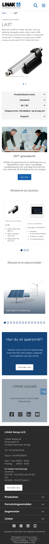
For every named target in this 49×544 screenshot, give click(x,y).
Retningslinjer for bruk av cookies (24, 537)
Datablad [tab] (24, 100)
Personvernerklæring (20, 541)
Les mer (24, 177)
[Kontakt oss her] (43, 392)
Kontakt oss (24, 367)
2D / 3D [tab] (24, 105)
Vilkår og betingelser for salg (24, 542)
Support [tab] (24, 116)
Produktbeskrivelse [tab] (24, 94)
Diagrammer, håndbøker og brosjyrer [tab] (24, 111)
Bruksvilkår (33, 539)
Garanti (33, 541)
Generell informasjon (18, 539)
